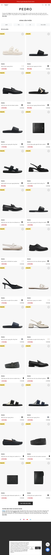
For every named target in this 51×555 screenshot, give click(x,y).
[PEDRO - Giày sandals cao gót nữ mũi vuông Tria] (38, 164)
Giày (6, 24)
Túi (19, 24)
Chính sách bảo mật (18, 550)
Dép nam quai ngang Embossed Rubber (36, 105)
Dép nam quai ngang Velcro (7, 417)
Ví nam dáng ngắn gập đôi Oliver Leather (36, 144)
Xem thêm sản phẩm (25, 503)
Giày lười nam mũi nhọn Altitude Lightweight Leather (39, 378)
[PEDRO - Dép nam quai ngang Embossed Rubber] (38, 86)
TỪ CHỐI (31, 548)
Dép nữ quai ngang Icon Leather (34, 300)
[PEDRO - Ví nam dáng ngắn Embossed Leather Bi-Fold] (12, 476)
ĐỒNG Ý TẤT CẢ (37, 548)
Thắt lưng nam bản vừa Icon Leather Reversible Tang (13, 378)
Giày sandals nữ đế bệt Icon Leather (9, 261)
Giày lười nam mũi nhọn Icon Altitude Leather (11, 222)
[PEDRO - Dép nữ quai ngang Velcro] (12, 47)
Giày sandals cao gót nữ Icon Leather (9, 300)
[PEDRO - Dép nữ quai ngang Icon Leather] (38, 281)
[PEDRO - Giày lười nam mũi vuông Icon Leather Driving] (12, 437)
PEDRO (3, 64)
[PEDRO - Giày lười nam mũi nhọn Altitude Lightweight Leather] (38, 359)
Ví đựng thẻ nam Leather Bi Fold (34, 495)
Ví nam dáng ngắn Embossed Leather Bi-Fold (11, 495)
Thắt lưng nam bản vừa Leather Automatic (36, 456)
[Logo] (6, 4)
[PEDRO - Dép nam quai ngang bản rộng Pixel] (12, 125)
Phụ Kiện (43, 24)
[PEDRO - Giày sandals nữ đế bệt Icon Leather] (12, 242)
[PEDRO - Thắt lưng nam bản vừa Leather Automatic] (38, 437)
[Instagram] (24, 520)
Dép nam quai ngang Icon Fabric (34, 66)
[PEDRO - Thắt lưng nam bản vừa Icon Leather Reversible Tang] (12, 359)
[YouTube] (27, 520)
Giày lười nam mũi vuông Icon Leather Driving (11, 456)
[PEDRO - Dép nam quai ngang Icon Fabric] (38, 47)
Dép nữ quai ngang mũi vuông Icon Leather (37, 222)
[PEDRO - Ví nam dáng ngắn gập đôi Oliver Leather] (38, 125)
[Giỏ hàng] (49, 5)
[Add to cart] (22, 34)
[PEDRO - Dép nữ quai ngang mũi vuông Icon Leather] (38, 203)
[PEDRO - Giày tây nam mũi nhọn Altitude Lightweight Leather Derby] (38, 242)
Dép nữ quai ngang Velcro (7, 66)
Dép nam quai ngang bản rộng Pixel (9, 144)
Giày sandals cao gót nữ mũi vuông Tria (36, 183)
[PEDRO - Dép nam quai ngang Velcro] (12, 398)
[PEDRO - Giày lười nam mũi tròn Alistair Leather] (12, 86)
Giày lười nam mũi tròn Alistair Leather (9, 105)
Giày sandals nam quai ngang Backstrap (10, 183)
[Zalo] (31, 520)
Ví (30, 24)
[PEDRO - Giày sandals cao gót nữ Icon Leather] (12, 281)
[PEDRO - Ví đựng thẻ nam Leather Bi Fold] (38, 476)
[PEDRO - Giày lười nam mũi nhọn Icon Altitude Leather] (12, 203)
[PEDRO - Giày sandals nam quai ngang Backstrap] (12, 164)
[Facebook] (20, 520)
